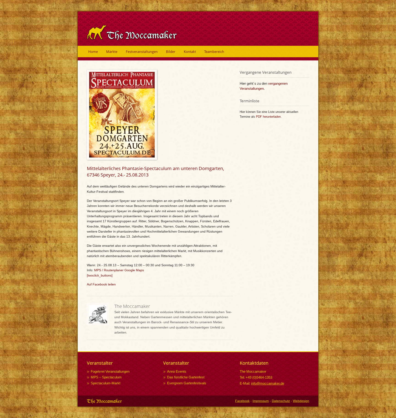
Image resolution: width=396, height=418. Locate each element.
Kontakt (190, 51)
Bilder (170, 51)
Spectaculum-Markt (105, 383)
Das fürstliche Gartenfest (185, 377)
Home (93, 51)
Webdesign (301, 401)
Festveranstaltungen (142, 51)
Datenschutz (281, 401)
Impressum (261, 401)
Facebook (242, 401)
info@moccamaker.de (267, 383)
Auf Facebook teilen (101, 284)
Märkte (111, 51)
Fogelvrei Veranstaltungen (110, 371)
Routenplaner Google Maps (124, 270)
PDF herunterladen (268, 116)
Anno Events (176, 371)
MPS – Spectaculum (106, 377)
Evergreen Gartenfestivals (186, 383)
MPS (97, 270)
